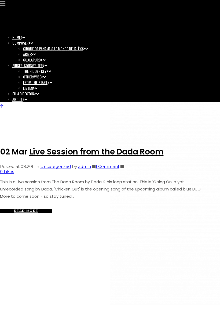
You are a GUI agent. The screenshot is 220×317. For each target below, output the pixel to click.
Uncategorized (55, 166)
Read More (26, 211)
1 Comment (107, 166)
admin (84, 166)
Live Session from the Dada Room (96, 151)
